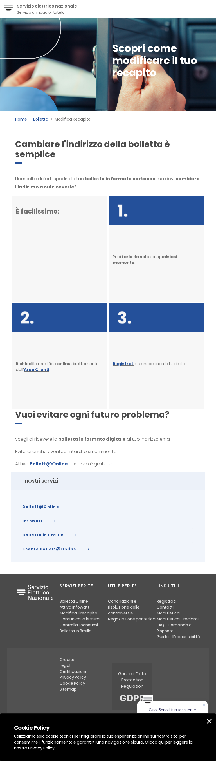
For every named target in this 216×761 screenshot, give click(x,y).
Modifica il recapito (78, 613)
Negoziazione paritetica (132, 619)
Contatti (165, 607)
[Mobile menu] (207, 9)
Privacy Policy (73, 677)
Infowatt (32, 520)
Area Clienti (36, 369)
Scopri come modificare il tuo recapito (154, 60)
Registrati (123, 364)
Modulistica (168, 613)
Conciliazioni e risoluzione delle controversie (124, 607)
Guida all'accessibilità (178, 637)
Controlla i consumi (79, 625)
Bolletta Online (74, 601)
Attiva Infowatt (74, 607)
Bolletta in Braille (43, 535)
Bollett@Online (40, 506)
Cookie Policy (72, 683)
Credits (67, 659)
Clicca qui (155, 742)
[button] (209, 721)
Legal (65, 665)
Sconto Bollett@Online (49, 549)
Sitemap (68, 689)
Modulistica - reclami (178, 619)
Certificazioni (73, 671)
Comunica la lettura (80, 619)
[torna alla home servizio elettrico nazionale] (35, 595)
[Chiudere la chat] (204, 705)
